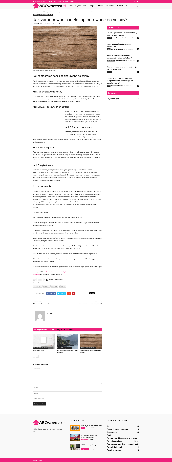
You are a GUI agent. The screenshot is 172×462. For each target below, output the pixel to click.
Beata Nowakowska (118, 38)
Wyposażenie (80, 6)
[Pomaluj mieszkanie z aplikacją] (75, 428)
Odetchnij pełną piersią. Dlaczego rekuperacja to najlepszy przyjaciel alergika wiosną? (120, 80)
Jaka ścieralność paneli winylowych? (90, 304)
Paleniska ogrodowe (114, 450)
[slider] (39, 279)
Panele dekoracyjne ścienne (46, 14)
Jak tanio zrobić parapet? (41, 304)
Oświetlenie (122, 6)
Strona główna (52, 1)
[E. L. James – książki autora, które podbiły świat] (75, 437)
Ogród (92, 6)
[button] (136, 5)
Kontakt (72, 1)
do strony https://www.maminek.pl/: (54, 272)
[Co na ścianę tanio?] (44, 341)
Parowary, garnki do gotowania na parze (122, 438)
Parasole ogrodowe (114, 441)
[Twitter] (137, 1)
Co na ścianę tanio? (38, 350)
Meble (100, 6)
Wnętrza (109, 6)
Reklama (65, 1)
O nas (59, 1)
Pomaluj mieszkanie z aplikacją (91, 426)
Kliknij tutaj (36, 274)
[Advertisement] (48, 123)
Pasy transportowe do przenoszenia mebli (123, 444)
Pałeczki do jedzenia (115, 447)
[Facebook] (134, 1)
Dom (71, 6)
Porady (109, 38)
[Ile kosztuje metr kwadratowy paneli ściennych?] (67, 341)
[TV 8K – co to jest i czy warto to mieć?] (75, 447)
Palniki (109, 435)
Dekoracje (35, 14)
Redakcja (39, 23)
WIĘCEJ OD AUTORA (65, 329)
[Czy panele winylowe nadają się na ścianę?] (91, 341)
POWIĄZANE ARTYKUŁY (44, 329)
